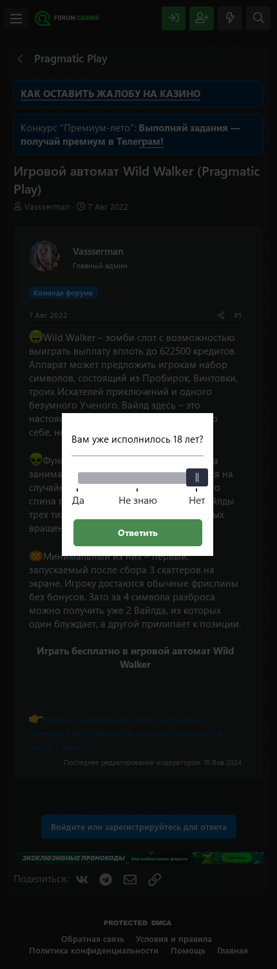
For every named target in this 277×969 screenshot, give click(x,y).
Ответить (138, 532)
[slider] (197, 477)
